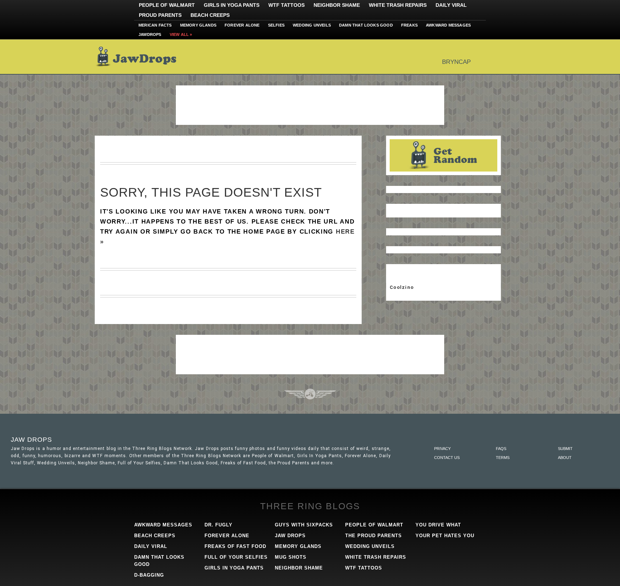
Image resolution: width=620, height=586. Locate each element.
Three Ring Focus (310, 394)
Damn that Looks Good (366, 25)
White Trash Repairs (398, 5)
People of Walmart (167, 5)
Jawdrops (149, 34)
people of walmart (374, 525)
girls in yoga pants (234, 568)
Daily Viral (451, 5)
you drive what (438, 525)
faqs (501, 448)
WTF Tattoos (286, 5)
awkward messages (163, 525)
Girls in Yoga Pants (231, 5)
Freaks (409, 25)
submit (565, 448)
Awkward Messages (448, 25)
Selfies (276, 25)
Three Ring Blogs (310, 506)
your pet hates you (444, 535)
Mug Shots (290, 557)
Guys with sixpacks (304, 525)
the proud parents (373, 535)
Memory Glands (198, 25)
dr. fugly (218, 525)
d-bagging (149, 575)
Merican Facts (155, 25)
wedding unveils (370, 546)
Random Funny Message (443, 155)
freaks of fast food (235, 546)
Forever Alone (242, 25)
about (565, 457)
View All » (181, 34)
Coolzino (402, 287)
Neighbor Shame (337, 5)
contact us (447, 457)
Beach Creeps (210, 15)
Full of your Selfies (236, 557)
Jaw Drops (140, 57)
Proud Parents (160, 15)
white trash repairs (375, 557)
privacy (442, 448)
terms (502, 457)
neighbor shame (299, 568)
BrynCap (456, 61)
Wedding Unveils (312, 25)
